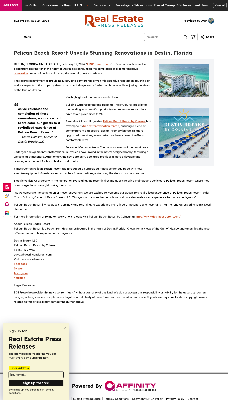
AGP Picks (10, 5)
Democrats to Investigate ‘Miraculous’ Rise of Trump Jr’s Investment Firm (150, 5)
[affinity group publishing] (7, 204)
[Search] (185, 37)
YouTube (19, 277)
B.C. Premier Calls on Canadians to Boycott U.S (46, 5)
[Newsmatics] (7, 212)
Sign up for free (36, 383)
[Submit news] (7, 187)
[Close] (65, 327)
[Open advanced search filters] (193, 37)
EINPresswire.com (98, 64)
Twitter (18, 268)
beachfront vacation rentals (101, 126)
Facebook (20, 264)
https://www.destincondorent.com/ (158, 216)
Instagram (21, 273)
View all (220, 5)
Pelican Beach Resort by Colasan (124, 121)
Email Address (19, 368)
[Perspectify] (7, 196)
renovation (21, 73)
